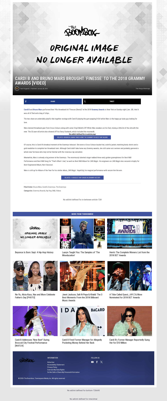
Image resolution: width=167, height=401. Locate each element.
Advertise (50, 362)
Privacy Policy (52, 367)
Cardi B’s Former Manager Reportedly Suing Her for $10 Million (129, 341)
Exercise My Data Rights (56, 370)
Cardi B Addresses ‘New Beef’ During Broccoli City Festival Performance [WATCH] (32, 342)
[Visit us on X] (102, 362)
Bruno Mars (37, 109)
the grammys (61, 187)
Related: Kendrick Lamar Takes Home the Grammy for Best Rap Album (82, 137)
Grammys (51, 187)
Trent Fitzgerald (24, 89)
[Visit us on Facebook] (98, 362)
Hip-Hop (49, 191)
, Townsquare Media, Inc (42, 378)
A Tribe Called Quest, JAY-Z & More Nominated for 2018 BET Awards (125, 296)
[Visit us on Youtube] (93, 362)
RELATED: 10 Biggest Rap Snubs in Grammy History (82, 178)
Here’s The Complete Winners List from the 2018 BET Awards (129, 254)
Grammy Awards (98, 109)
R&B (53, 191)
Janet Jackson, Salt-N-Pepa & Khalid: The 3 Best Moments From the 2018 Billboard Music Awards (82, 297)
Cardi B (27, 109)
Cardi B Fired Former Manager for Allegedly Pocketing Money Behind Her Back (82, 341)
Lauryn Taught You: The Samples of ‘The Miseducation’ (81, 254)
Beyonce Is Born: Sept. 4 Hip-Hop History (34, 252)
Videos (58, 191)
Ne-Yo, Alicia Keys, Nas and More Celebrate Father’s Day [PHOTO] (35, 296)
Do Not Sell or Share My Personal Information (63, 372)
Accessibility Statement (55, 365)
